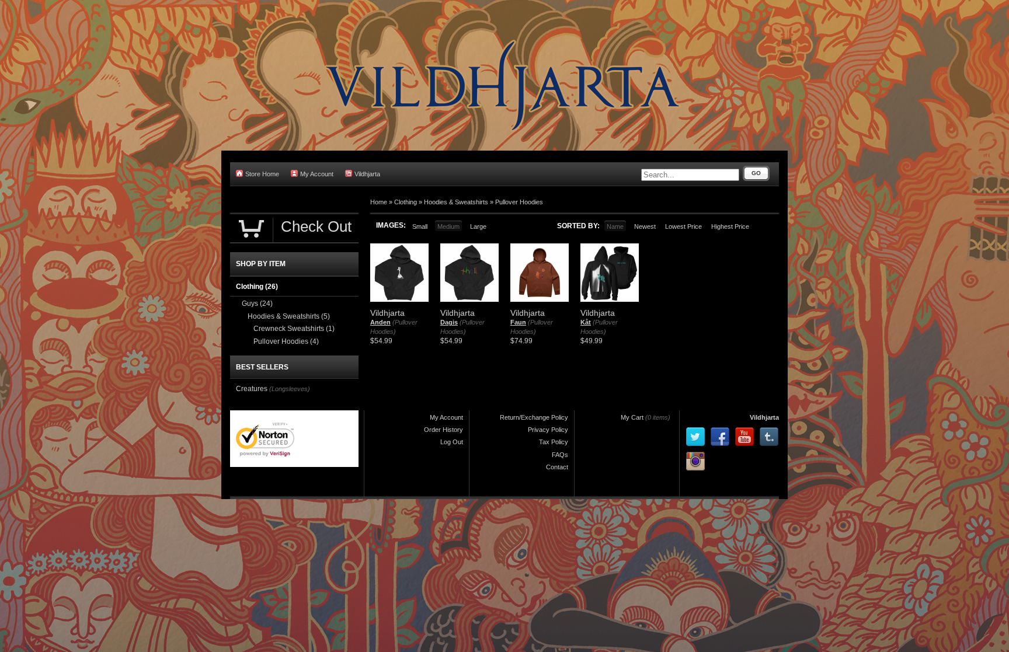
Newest (645, 226)
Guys (257, 303)
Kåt (585, 322)
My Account (316, 173)
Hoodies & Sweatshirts (456, 201)
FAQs (560, 454)
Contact (557, 466)
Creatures (251, 389)
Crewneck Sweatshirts (294, 329)
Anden (380, 322)
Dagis (449, 322)
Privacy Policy (548, 429)
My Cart (632, 417)
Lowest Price (683, 226)
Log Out (451, 441)
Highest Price (730, 226)
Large (478, 226)
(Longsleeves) (289, 388)
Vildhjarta (367, 173)
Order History (443, 429)
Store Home (262, 173)
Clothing (405, 201)
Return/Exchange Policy (534, 417)
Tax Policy (553, 441)
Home (378, 201)
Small (419, 226)
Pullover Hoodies (519, 201)
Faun (518, 322)
